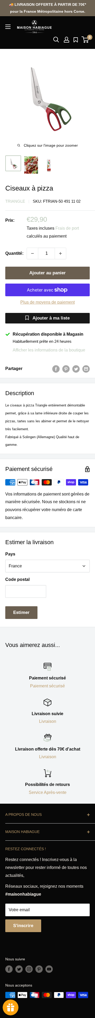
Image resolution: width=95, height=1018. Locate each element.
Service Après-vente (47, 792)
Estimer (21, 612)
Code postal (17, 579)
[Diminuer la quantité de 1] (32, 253)
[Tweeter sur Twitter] (76, 369)
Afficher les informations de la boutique (49, 350)
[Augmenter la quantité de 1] (60, 253)
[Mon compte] (66, 40)
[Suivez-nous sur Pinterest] (39, 969)
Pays (10, 554)
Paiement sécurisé (47, 686)
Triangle (15, 201)
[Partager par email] (86, 369)
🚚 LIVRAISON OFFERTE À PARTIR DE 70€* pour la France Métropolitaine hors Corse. (47, 7)
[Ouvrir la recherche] (56, 40)
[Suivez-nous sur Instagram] (29, 969)
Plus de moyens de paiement (47, 302)
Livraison (47, 721)
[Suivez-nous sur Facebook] (9, 969)
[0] (85, 39)
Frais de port (67, 228)
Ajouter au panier (47, 272)
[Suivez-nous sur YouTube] (49, 969)
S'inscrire (23, 925)
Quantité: (14, 253)
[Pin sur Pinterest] (66, 369)
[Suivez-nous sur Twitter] (19, 969)
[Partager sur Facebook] (56, 369)
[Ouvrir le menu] (8, 27)
